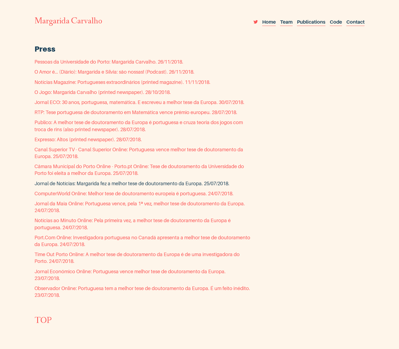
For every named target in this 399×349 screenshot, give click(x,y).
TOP (43, 321)
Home (269, 22)
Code (336, 22)
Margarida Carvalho (68, 21)
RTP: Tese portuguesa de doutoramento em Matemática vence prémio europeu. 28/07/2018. (135, 112)
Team (286, 22)
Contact (355, 22)
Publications (311, 22)
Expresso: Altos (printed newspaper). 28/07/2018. (88, 139)
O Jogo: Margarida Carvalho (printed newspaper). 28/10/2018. (102, 92)
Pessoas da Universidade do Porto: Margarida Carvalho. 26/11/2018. (108, 62)
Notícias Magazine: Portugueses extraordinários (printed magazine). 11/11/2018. (122, 82)
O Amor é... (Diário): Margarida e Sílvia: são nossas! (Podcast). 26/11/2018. (114, 72)
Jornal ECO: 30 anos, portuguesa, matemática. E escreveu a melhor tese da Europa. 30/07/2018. (139, 102)
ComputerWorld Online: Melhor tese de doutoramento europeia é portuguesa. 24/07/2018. (133, 193)
